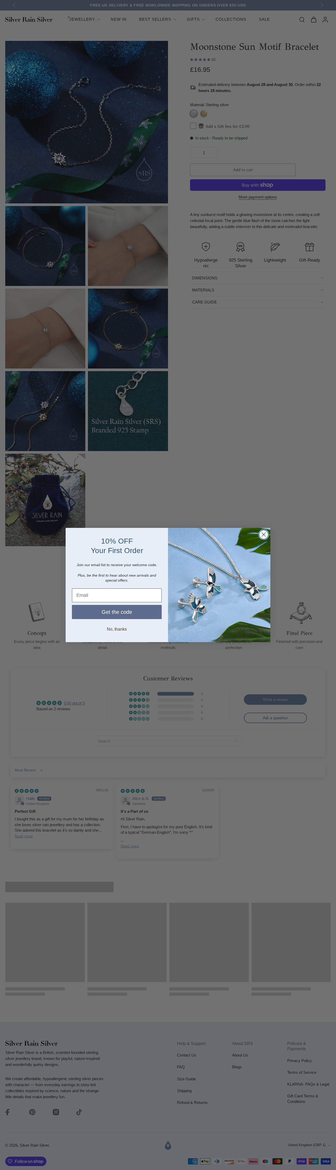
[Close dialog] (263, 534)
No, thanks (117, 629)
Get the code (117, 612)
